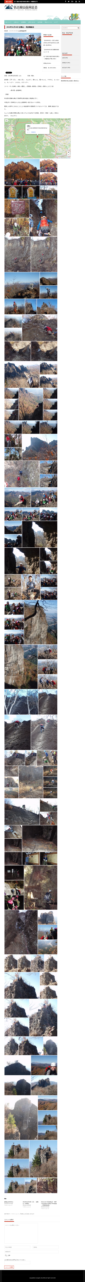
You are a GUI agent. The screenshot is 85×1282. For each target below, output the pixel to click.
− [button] (68, 155)
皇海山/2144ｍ (47, 63)
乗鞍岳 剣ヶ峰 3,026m (49, 67)
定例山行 (64, 62)
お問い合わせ (31, 22)
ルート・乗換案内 (31, 132)
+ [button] (68, 152)
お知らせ (16, 22)
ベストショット (15, 1214)
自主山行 (32, 1214)
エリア (56, 22)
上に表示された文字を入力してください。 (15, 1260)
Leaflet (59, 157)
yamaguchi (22, 31)
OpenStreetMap (68, 157)
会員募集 (23, 22)
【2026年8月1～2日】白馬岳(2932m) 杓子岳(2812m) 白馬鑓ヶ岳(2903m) (33, 1)
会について (8, 22)
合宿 (63, 57)
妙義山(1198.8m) (8, 1202)
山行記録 (40, 22)
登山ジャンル (48, 22)
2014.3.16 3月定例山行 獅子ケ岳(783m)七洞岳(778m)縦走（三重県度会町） (49, 1203)
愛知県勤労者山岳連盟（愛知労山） (70, 80)
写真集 (22, 1214)
